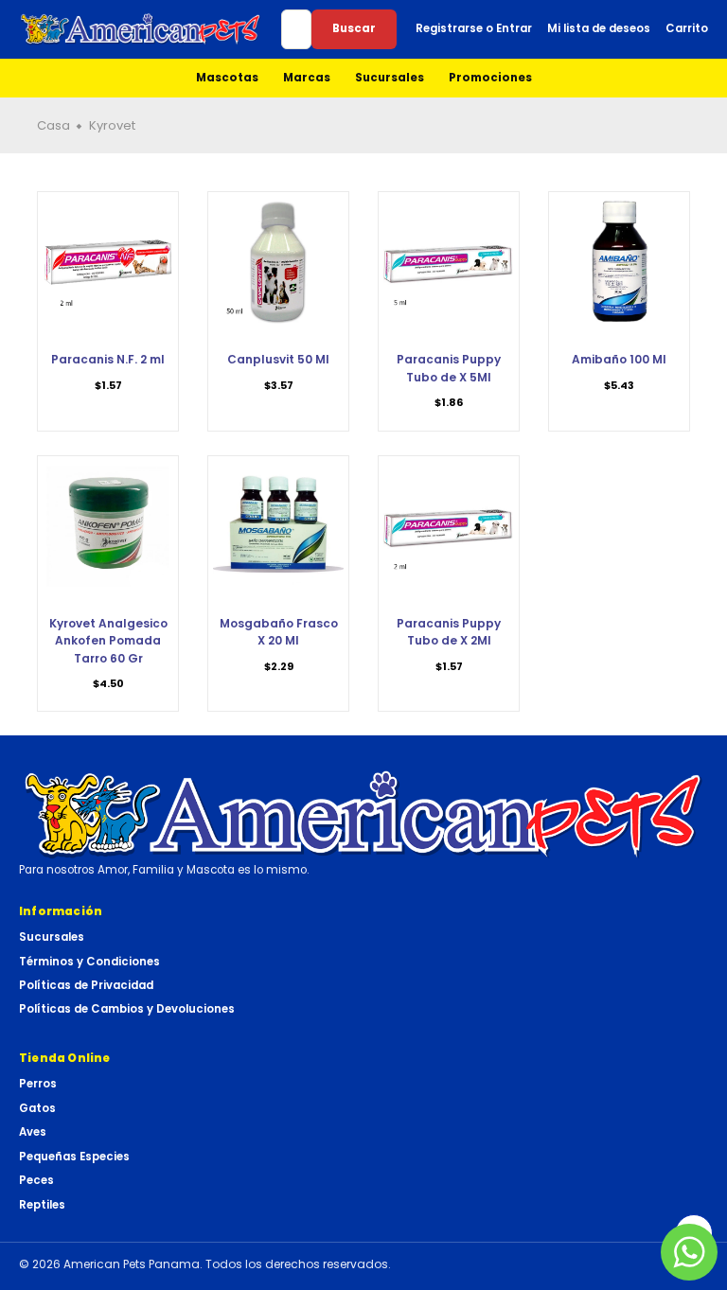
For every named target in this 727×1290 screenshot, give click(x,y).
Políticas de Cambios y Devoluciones (127, 1008)
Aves (32, 1132)
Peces (36, 1180)
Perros (38, 1083)
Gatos (37, 1108)
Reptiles (42, 1204)
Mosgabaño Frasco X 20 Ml (279, 631)
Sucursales (389, 77)
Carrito (686, 28)
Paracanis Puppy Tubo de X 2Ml (449, 631)
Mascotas (227, 77)
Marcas (306, 77)
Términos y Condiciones (89, 961)
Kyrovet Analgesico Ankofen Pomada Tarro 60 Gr (108, 640)
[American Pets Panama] (140, 28)
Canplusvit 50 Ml (278, 359)
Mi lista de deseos (598, 28)
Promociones (490, 77)
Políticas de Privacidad (86, 985)
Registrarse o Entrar (474, 28)
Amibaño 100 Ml (619, 359)
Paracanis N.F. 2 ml (108, 359)
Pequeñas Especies (74, 1156)
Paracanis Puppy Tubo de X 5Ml (449, 367)
